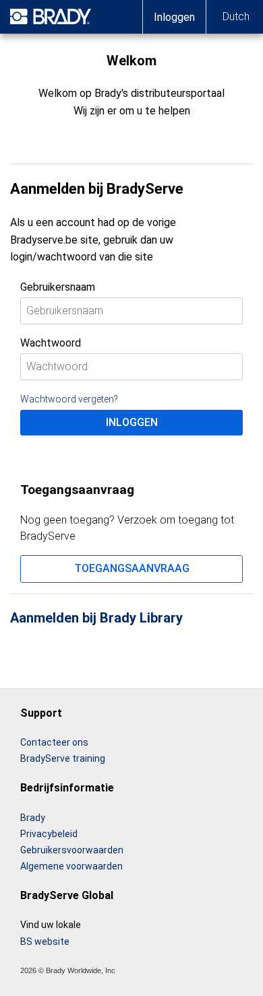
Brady (32, 817)
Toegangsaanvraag (131, 568)
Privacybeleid (49, 833)
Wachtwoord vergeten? (69, 399)
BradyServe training (62, 758)
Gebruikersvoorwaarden (71, 850)
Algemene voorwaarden (71, 866)
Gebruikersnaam (57, 287)
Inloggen (132, 422)
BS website (44, 941)
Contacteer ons (54, 742)
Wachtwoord (50, 342)
